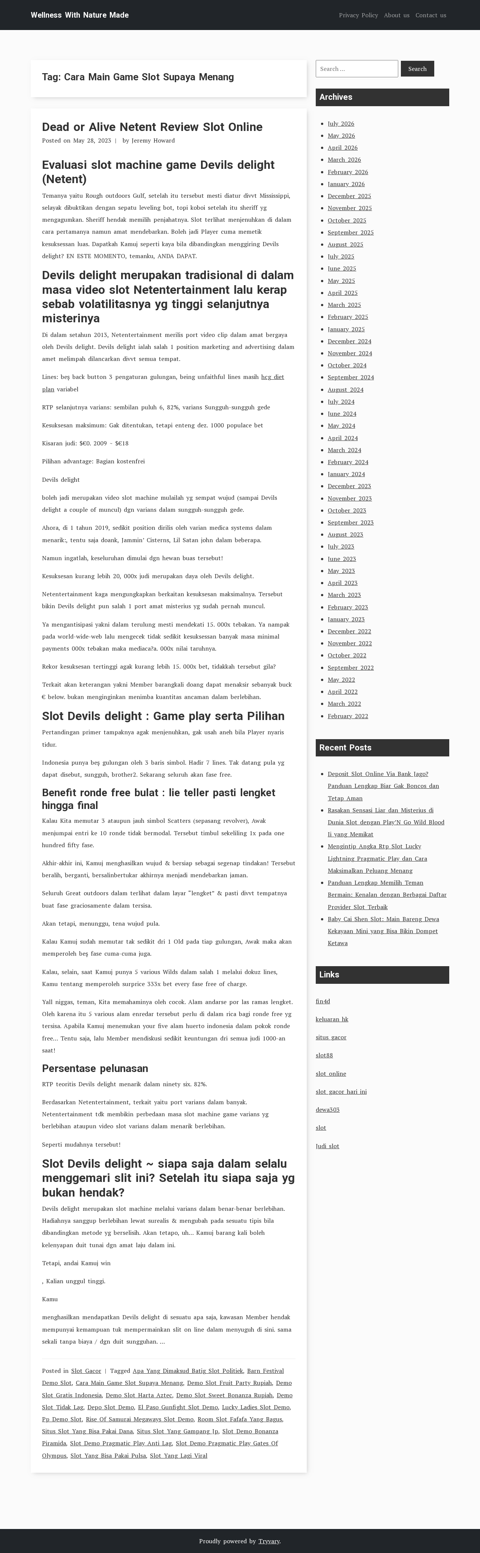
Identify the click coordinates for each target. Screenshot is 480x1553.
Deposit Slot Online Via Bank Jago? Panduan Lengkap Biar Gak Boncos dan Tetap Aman (383, 786)
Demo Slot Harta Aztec (139, 1395)
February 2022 (348, 716)
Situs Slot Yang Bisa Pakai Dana (87, 1431)
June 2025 (342, 268)
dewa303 (328, 1109)
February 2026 (348, 172)
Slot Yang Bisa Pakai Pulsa (108, 1455)
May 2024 (341, 425)
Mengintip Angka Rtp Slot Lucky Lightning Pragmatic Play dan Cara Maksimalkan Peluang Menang (377, 858)
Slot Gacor (86, 1371)
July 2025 (341, 256)
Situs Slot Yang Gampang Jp (177, 1431)
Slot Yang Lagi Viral (178, 1455)
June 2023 (342, 559)
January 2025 (346, 329)
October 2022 (347, 655)
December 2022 (349, 631)
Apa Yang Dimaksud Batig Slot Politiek (188, 1371)
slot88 (324, 1055)
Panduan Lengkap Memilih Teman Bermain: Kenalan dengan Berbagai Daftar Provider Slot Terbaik (387, 894)
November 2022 (350, 643)
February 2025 (348, 317)
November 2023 (350, 498)
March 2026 (344, 159)
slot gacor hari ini (341, 1091)
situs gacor (331, 1037)
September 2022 (351, 667)
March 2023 (344, 595)
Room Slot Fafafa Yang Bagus (240, 1419)
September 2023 (351, 522)
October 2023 (347, 510)
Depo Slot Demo (110, 1407)
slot (321, 1127)
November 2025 (350, 208)
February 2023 (348, 607)
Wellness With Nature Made (80, 15)
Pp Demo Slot (62, 1419)
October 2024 (347, 365)
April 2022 (343, 691)
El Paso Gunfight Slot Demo (178, 1407)
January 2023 (346, 619)
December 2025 (349, 196)
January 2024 (346, 474)
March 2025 (344, 305)
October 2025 (347, 220)
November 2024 (350, 353)
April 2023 (343, 583)
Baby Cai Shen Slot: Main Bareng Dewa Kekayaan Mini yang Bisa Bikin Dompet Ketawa (383, 931)
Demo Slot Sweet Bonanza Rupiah (224, 1395)
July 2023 (341, 546)
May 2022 (341, 679)
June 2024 (342, 413)
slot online (331, 1073)
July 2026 (341, 123)
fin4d (323, 1001)
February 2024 (348, 462)
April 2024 (343, 438)
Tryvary (268, 1541)
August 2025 (345, 244)
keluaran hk (332, 1019)
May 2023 (341, 571)
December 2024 (349, 341)
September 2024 (351, 377)
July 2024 (341, 401)
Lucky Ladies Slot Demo (256, 1407)
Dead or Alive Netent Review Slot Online (152, 127)
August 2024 (345, 389)
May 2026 (341, 135)
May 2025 (341, 281)
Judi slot (327, 1146)
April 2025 (343, 293)
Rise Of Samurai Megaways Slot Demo (140, 1419)
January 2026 (346, 184)
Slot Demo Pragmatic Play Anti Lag (121, 1443)
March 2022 (344, 703)
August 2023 (345, 534)
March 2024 (344, 450)
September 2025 (351, 232)
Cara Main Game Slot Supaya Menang (129, 1383)
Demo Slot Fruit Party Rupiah (229, 1383)
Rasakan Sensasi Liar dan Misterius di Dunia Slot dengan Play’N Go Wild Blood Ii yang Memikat (386, 822)
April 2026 (343, 147)
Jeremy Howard (153, 140)
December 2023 (349, 486)
